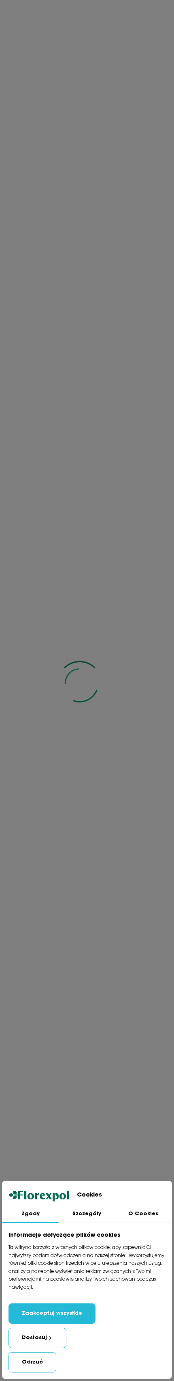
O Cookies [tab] (143, 1214)
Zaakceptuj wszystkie (52, 1313)
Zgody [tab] (30, 1214)
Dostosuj (34, 1338)
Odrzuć (32, 1362)
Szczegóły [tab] (86, 1214)
